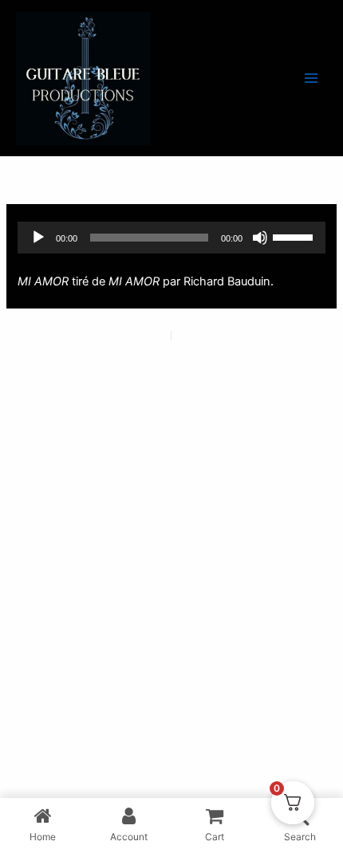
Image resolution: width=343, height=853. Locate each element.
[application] (171, 238)
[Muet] (260, 238)
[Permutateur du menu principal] (311, 78)
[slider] (295, 236)
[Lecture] (38, 238)
